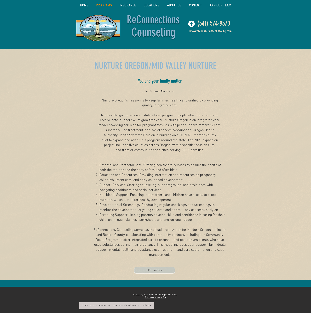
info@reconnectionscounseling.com (210, 31)
